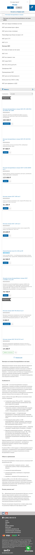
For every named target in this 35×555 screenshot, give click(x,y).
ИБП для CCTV (6, 38)
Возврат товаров (9, 525)
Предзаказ (6, 123)
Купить (5, 152)
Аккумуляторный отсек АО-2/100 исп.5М (13, 251)
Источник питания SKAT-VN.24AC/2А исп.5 (13, 310)
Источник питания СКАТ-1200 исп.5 (11, 223)
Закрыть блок (27, 2)
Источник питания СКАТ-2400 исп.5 (11, 196)
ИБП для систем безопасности (10, 76)
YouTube (6, 513)
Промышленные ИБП (8, 72)
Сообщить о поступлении (8, 352)
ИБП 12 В (4, 42)
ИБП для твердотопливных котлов (12, 23)
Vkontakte (3, 513)
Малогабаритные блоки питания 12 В (12, 35)
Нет (19, 7)
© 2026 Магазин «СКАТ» (7, 552)
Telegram (10, 513)
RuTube (13, 513)
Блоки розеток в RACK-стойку (10, 79)
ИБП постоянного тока (8, 57)
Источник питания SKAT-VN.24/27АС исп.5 (13, 339)
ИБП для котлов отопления (10, 31)
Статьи (6, 520)
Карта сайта (8, 527)
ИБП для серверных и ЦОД (9, 83)
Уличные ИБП (6, 46)
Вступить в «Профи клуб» (17, 12)
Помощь (7, 522)
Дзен (16, 513)
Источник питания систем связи (11, 50)
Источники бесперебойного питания (14, 14)
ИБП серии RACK (6, 61)
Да (10, 7)
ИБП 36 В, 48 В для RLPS (9, 64)
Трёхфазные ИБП (7, 68)
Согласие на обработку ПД (12, 529)
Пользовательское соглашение (13, 530)
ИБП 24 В (4, 53)
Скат (7, 550)
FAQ (6, 524)
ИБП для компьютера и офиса (10, 27)
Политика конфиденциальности (13, 532)
